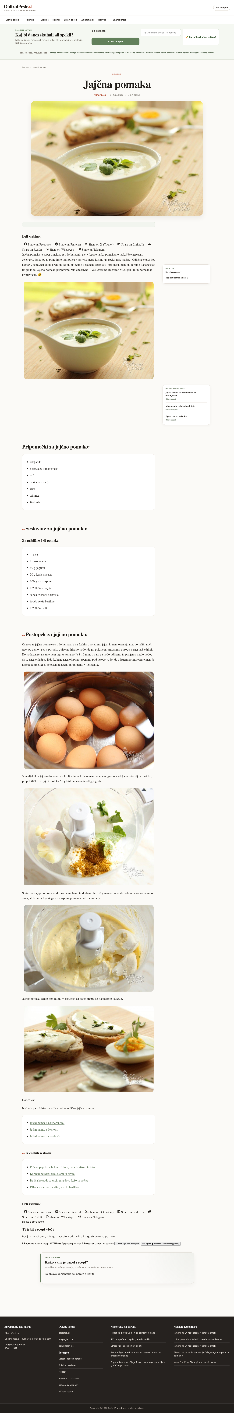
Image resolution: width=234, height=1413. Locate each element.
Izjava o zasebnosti (68, 1385)
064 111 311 (10, 1348)
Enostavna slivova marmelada (90, 53)
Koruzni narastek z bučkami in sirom (52, 1174)
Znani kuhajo (119, 19)
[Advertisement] (88, 406)
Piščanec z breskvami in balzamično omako (133, 1332)
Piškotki (62, 1371)
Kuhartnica (100, 94)
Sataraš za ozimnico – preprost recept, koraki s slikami (149, 53)
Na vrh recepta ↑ (174, 272)
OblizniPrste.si (11, 1333)
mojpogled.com (66, 1339)
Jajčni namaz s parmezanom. (47, 1123)
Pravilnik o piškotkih (69, 1378)
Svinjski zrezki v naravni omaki (200, 1332)
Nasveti (103, 19)
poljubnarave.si (66, 1346)
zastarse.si (64, 1332)
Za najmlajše (88, 19)
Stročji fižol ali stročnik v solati (126, 1346)
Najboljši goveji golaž (114, 53)
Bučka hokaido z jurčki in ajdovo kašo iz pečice (59, 1180)
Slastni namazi (39, 67)
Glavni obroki (14, 19)
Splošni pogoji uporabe (70, 1358)
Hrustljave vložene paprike (202, 53)
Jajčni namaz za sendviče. (45, 1136)
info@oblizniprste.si (14, 1344)
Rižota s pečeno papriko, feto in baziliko (54, 1187)
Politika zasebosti (67, 1365)
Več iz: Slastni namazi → (177, 278)
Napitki (56, 19)
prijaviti (89, 1273)
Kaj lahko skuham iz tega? (200, 37)
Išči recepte (222, 7)
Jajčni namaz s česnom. (44, 1129)
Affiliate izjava (66, 1391)
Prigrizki (31, 19)
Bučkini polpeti (182, 53)
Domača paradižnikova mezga (62, 53)
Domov (25, 67)
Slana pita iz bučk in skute (203, 1362)
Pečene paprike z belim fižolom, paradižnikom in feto (62, 1167)
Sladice (45, 19)
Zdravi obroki (71, 19)
